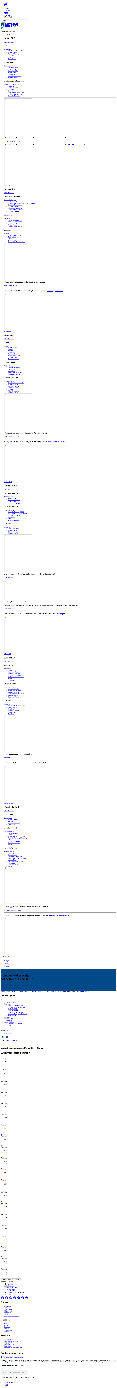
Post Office (11, 709)
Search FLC (4, 31)
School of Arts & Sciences (15, 209)
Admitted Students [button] (9, 381)
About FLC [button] (7, 34)
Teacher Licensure (13, 359)
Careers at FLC (12, 824)
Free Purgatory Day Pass (15, 372)
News (6, 12)
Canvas (10, 834)
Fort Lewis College (17, 991)
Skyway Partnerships (14, 88)
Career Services (12, 707)
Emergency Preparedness (15, 697)
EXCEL (10, 839)
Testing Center (12, 237)
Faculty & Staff (8, 1019)
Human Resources (13, 819)
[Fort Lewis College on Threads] (23, 1298)
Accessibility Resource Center (16, 242)
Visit (5, 4)
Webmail (7, 1332)
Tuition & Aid (12, 498)
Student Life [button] (8, 668)
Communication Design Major (17, 1007)
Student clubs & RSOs (10, 757)
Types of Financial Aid (14, 520)
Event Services (12, 855)
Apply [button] (6, 346)
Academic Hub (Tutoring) (15, 235)
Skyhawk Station (13, 392)
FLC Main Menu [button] (9, 42)
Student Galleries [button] (9, 1022)
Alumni (6, 8)
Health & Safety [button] (9, 687)
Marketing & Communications (17, 858)
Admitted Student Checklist (16, 383)
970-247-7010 (11, 1292)
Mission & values (9, 1344)
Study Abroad (12, 1015)
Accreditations (12, 59)
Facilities (7, 1017)
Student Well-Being (13, 692)
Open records (8, 1330)
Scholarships (11, 517)
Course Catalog (12, 223)
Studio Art (11, 1025)
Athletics (7, 10)
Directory (7, 15)
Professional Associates (14, 76)
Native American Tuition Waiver (17, 513)
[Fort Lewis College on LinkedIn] (19, 1298)
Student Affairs (12, 72)
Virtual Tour (11, 371)
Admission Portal (13, 384)
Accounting (11, 863)
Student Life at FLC (14, 670)
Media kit (7, 1328)
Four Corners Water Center (16, 92)
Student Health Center (14, 690)
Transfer (10, 350)
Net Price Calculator (14, 500)
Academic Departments (15, 205)
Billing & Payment (13, 532)
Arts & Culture (12, 680)
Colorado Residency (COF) (16, 512)
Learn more (113, 1362)
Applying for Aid (13, 530)
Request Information (14, 367)
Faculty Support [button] (9, 831)
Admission (7, 1306)
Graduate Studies (13, 206)
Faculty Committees (14, 841)
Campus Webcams (13, 54)
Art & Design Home (10, 1002)
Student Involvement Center (16, 677)
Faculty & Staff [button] (8, 803)
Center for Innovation (14, 96)
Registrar (10, 844)
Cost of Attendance (13, 501)
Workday (10, 821)
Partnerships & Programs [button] (11, 84)
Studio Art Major (13, 1009)
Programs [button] (7, 1004)
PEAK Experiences (13, 391)
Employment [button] (8, 818)
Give (5, 5)
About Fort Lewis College (15, 50)
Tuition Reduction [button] (9, 510)
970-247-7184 (11, 1290)
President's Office (13, 67)
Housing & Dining (13, 672)
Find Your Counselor (14, 374)
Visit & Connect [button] (9, 366)
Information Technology (15, 856)
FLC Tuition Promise (14, 515)
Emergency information (11, 1341)
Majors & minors (9, 1311)
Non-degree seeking (14, 355)
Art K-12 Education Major (15, 1005)
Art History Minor (13, 1010)
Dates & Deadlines (13, 528)
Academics (26, 991)
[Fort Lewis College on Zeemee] (27, 1298)
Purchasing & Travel (14, 865)
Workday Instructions (14, 823)
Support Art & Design (11, 1040)
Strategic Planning (13, 77)
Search (3, 20)
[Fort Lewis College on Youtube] (11, 1298)
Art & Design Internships (15, 1012)
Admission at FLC (13, 347)
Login (6, 1385)
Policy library (8, 1346)
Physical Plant (12, 860)
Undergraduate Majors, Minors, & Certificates (21, 203)
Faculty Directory (13, 225)
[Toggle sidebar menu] (1, 999)
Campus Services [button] (9, 851)
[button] (12, 1357)
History (10, 57)
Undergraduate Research (15, 226)
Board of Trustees (13, 74)
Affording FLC (8, 577)
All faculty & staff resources (12, 910)
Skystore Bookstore (13, 710)
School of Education (14, 211)
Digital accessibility (10, 1382)
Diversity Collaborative (14, 675)
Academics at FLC (13, 201)
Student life (7, 1312)
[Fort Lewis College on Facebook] (7, 1298)
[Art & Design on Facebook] (7, 1037)
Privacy (6, 1381)
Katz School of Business (15, 208)
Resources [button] (7, 218)
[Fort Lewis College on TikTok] (15, 1298)
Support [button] (6, 233)
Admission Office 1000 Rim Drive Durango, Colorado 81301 (12, 1285)
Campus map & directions (11, 1316)
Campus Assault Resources (16, 694)
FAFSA (10, 518)
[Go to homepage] (10, 29)
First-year (11, 349)
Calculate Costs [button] (8, 496)
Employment (8, 1343)
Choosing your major (10, 285)
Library (10, 238)
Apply (6, 2)
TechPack (11, 714)
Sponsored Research (14, 843)
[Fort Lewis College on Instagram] (3, 1298)
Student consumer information (13, 1347)
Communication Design (15, 1023)
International (11, 352)
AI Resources (12, 853)
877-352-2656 (11, 1289)
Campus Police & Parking (15, 861)
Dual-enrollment (12, 354)
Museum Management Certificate (17, 1014)
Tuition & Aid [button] (8, 482)
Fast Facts (11, 55)
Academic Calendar (13, 220)
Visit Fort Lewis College (11, 436)
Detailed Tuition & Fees (15, 503)
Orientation (11, 389)
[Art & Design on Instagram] (3, 1037)
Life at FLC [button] (7, 654)
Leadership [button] (7, 66)
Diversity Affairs (13, 71)
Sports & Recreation (14, 673)
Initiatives (11, 86)
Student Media (12, 678)
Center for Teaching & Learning (17, 838)
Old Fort (10, 91)
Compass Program (13, 386)
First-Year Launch (13, 388)
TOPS (6, 1384)
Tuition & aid (8, 1309)
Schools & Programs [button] (10, 200)
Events (6, 13)
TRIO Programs (12, 240)
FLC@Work (11, 89)
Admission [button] (7, 331)
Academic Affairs (13, 69)
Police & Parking (13, 695)
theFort (10, 866)
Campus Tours (12, 369)
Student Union (12, 712)
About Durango (12, 52)
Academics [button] (7, 185)
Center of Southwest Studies (16, 94)
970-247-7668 (7, 1033)
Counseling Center (13, 689)
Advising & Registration (15, 221)
